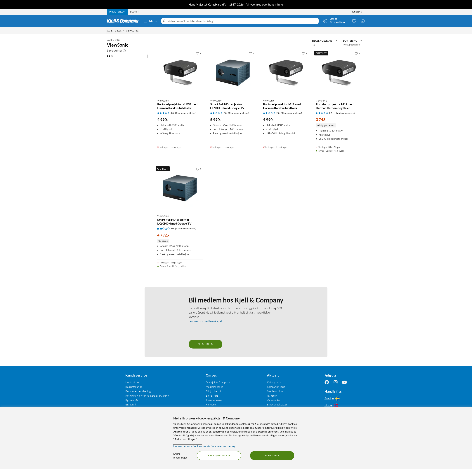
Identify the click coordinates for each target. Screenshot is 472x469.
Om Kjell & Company (218, 382)
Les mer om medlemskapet (205, 321)
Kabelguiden (274, 382)
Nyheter (272, 395)
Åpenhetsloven (214, 400)
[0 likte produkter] (354, 20)
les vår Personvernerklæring (219, 446)
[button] (124, 50)
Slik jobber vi (213, 391)
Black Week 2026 (277, 404)
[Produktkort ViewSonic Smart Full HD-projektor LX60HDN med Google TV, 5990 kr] (233, 73)
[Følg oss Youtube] (344, 382)
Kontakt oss (132, 382)
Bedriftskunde (133, 386)
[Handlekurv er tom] (362, 20)
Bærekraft (212, 395)
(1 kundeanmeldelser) (238, 113)
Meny (153, 21)
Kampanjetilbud (276, 386)
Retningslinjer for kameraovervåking (147, 395)
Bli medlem (205, 344)
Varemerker (274, 400)
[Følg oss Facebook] (326, 382)
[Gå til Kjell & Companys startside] (124, 21)
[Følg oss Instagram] (335, 382)
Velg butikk (339, 150)
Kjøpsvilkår (131, 400)
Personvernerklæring (138, 391)
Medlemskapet (214, 386)
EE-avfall (130, 404)
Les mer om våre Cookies (187, 446)
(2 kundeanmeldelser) (185, 113)
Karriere (211, 404)
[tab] (117, 12)
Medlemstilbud (275, 391)
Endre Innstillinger (180, 455)
